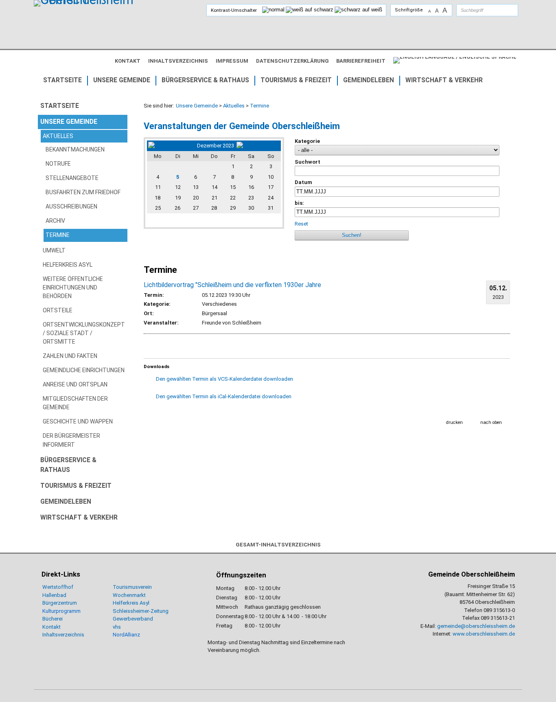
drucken (454, 422)
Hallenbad (54, 595)
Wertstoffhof (57, 587)
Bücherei (52, 619)
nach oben (491, 422)
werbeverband (136, 619)
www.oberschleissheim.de (484, 634)
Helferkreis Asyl (131, 603)
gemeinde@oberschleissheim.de (476, 626)
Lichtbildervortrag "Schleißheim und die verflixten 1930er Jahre (232, 285)
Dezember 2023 (215, 146)
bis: (299, 203)
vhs (117, 627)
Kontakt (51, 627)
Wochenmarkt (129, 595)
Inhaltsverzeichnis (63, 635)
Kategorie (307, 141)
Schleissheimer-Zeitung (141, 611)
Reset (302, 224)
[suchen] (504, 10)
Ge (116, 619)
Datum (303, 182)
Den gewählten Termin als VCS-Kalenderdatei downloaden (224, 379)
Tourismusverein (132, 587)
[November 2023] (171, 146)
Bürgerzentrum (59, 603)
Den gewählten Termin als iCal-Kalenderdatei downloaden (223, 396)
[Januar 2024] (258, 146)
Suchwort (307, 162)
